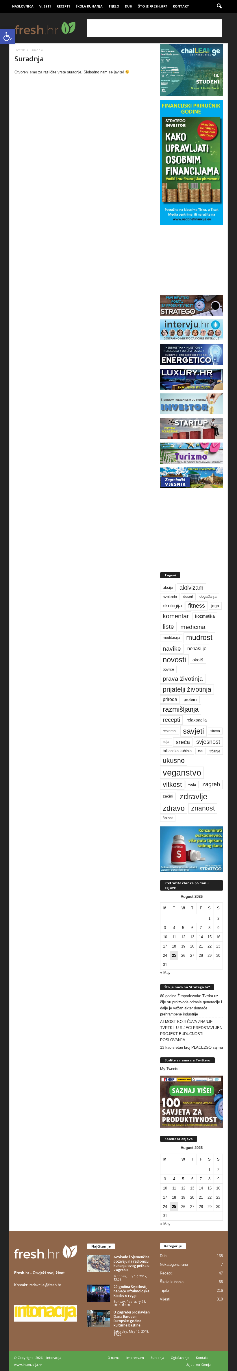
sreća (183, 742)
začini (168, 796)
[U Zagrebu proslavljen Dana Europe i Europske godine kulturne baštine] (98, 1318)
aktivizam (191, 587)
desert (188, 596)
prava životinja (183, 678)
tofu (200, 751)
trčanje (215, 751)
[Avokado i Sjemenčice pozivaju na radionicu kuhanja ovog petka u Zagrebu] (98, 1263)
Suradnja (157, 1357)
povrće (168, 669)
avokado (170, 597)
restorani (170, 731)
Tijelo (113, 6)
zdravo (174, 808)
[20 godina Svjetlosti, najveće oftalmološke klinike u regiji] (98, 1293)
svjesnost (208, 742)
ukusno (174, 760)
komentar (176, 616)
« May (165, 972)
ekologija (172, 605)
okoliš (197, 659)
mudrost (199, 637)
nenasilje (196, 648)
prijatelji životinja (187, 689)
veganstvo (182, 772)
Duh (128, 6)
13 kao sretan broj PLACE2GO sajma (191, 1047)
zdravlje (193, 796)
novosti (174, 660)
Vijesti (45, 6)
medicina (192, 626)
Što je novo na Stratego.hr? (187, 987)
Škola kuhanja (89, 6)
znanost (203, 808)
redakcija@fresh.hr (45, 1285)
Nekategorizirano (174, 1264)
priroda (170, 699)
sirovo (215, 731)
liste (168, 626)
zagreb (211, 784)
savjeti (193, 731)
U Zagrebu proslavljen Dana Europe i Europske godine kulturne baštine (132, 1319)
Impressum (135, 1357)
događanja (207, 597)
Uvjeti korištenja (198, 1364)
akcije (168, 587)
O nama (114, 1357)
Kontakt (181, 6)
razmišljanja (181, 709)
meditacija (171, 638)
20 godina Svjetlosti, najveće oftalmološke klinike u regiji (131, 1291)
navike (172, 648)
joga (215, 606)
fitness (196, 605)
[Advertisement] (154, 28)
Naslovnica (23, 6)
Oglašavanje (180, 1357)
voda (192, 784)
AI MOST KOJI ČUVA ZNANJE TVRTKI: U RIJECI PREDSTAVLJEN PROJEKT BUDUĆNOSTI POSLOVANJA (191, 1031)
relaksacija (196, 719)
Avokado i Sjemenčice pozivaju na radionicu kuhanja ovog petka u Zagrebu (131, 1263)
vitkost (172, 784)
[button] (7, 36)
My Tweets (169, 1069)
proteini (190, 699)
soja (166, 741)
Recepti (63, 6)
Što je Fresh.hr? (152, 6)
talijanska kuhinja (177, 751)
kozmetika (205, 616)
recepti (171, 720)
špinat (168, 818)
